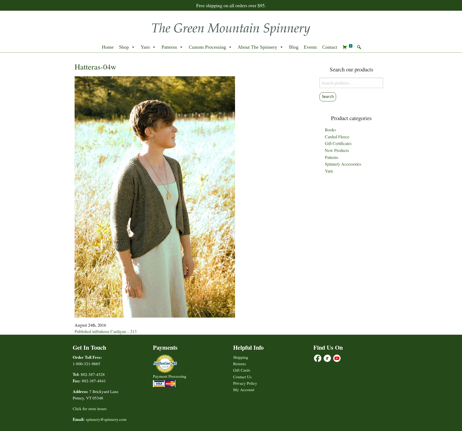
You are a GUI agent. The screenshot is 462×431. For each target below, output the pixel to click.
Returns (239, 363)
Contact (329, 47)
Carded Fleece (337, 136)
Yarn (145, 47)
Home (108, 47)
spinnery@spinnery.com (106, 419)
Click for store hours (90, 408)
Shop (124, 47)
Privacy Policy (245, 383)
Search (328, 97)
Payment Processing (169, 376)
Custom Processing (207, 47)
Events (310, 47)
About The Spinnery (257, 47)
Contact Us (242, 376)
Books (330, 129)
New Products (337, 150)
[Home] (231, 27)
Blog (293, 47)
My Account (243, 389)
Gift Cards (241, 370)
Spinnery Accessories (343, 164)
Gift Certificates (338, 143)
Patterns (169, 47)
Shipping (240, 357)
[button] (359, 47)
